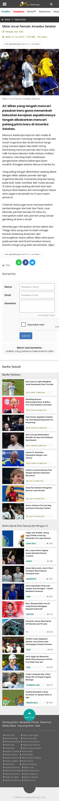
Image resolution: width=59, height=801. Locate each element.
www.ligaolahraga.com (33, 797)
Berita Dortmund (12, 773)
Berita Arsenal (11, 754)
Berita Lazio (29, 767)
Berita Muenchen (31, 770)
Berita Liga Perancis (31, 744)
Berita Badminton (12, 741)
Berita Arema (27, 761)
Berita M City (29, 780)
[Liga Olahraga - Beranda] (29, 4)
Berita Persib (27, 751)
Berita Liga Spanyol (31, 741)
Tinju (28, 649)
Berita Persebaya (29, 764)
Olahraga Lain (32, 685)
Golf (28, 667)
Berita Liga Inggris (30, 735)
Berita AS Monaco (13, 780)
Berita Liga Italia (30, 738)
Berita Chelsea (11, 761)
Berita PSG (9, 764)
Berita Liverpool (12, 757)
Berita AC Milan (12, 777)
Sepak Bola (31, 543)
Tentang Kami (10, 722)
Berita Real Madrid (13, 770)
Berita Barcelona (12, 767)
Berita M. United (12, 751)
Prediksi (6, 11)
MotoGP (31, 11)
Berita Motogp (11, 738)
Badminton (45, 11)
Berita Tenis (10, 748)
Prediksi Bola (32, 702)
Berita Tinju (9, 744)
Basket (29, 561)
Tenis (28, 596)
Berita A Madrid (31, 777)
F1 (27, 632)
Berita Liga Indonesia (32, 748)
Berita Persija (27, 754)
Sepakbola (18, 11)
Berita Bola (10, 735)
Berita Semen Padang (31, 757)
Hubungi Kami (26, 725)
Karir (37, 725)
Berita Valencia (30, 773)
